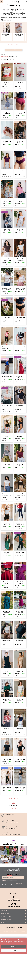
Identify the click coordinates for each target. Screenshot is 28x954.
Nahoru (14, 808)
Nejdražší (17, 56)
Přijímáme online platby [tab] (6, 919)
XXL (11, 146)
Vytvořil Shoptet (8, 927)
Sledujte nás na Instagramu (14, 844)
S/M (5, 146)
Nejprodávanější (4, 59)
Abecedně (12, 59)
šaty (17, 10)
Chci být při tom (18, 883)
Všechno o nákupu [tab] (5, 910)
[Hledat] (21, 1)
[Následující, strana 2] (13, 802)
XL (9, 117)
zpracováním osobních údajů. (12, 880)
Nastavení (13, 946)
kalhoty (11, 12)
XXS (5, 88)
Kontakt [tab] (2, 922)
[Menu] (1, 1)
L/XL (8, 146)
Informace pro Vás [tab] (5, 913)
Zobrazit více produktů (13, 44)
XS (7, 88)
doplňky (8, 13)
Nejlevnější (11, 56)
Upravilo (17, 927)
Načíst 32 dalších (13, 798)
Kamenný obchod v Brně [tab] (6, 916)
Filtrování (13, 49)
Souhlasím (13, 950)
